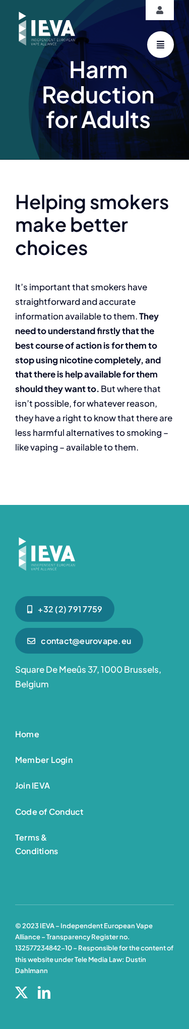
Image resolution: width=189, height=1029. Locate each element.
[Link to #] (160, 44)
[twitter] (21, 992)
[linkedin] (44, 992)
